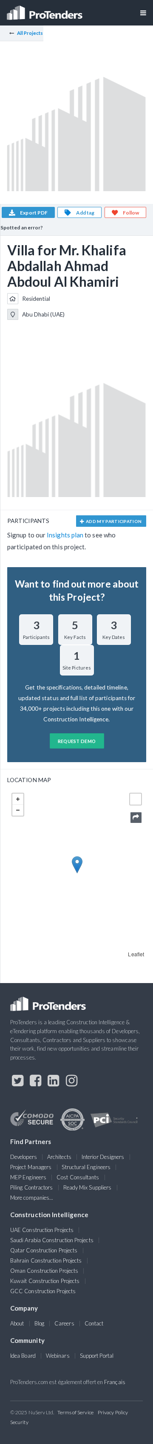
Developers (23, 1156)
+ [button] (17, 799)
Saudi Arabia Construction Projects (52, 1240)
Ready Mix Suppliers (87, 1187)
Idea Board (23, 1355)
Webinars (58, 1355)
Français (114, 1382)
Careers (64, 1323)
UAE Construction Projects (42, 1229)
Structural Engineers (86, 1167)
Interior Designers (103, 1156)
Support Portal (96, 1355)
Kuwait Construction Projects (44, 1280)
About (17, 1323)
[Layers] (135, 799)
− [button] (17, 810)
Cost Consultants (78, 1177)
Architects (59, 1156)
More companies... (31, 1197)
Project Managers (30, 1167)
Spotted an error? (21, 227)
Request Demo (77, 741)
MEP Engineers (28, 1177)
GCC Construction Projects (43, 1291)
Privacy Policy (113, 1412)
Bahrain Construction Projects (46, 1260)
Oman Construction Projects (44, 1270)
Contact (94, 1323)
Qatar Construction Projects (43, 1250)
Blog (39, 1323)
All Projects (30, 33)
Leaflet (136, 954)
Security (19, 1422)
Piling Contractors (31, 1187)
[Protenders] (45, 10)
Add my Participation (113, 521)
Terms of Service (75, 1412)
